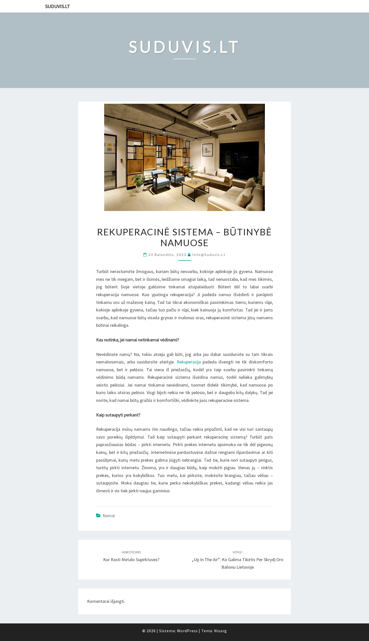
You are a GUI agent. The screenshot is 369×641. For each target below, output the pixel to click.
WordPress (187, 630)
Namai (109, 515)
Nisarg (220, 630)
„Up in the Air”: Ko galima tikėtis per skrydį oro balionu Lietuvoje (237, 560)
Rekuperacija (189, 362)
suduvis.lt (57, 6)
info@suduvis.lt (209, 254)
